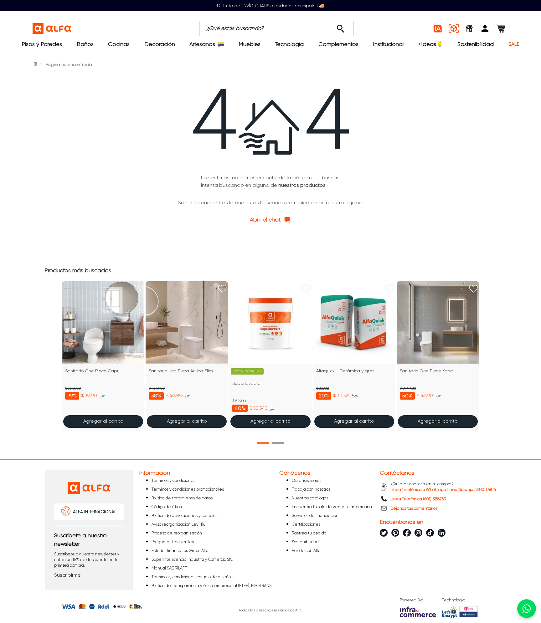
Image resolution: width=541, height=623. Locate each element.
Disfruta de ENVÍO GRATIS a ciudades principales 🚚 (270, 5)
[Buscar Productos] (340, 27)
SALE (513, 44)
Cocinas (119, 44)
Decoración (159, 44)
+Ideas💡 (430, 44)
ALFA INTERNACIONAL (94, 511)
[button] (485, 28)
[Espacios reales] (453, 28)
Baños (85, 44)
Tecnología (289, 44)
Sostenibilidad (475, 44)
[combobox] (276, 28)
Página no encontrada (69, 64)
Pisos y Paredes (42, 44)
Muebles (249, 44)
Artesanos (202, 44)
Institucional (388, 44)
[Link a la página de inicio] (36, 64)
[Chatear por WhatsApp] (526, 608)
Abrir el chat (265, 220)
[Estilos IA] (438, 28)
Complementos (338, 44)
